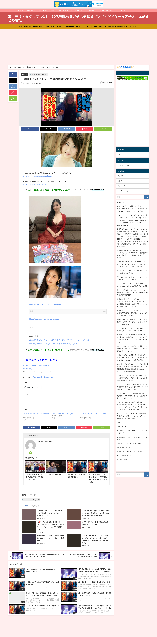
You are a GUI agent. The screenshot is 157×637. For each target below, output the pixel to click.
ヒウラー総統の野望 (124, 455)
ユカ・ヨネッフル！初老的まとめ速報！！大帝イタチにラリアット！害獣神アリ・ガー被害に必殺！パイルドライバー (132, 348)
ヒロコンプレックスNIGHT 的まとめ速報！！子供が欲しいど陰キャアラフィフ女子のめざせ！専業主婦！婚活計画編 (132, 416)
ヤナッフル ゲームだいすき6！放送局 (129, 451)
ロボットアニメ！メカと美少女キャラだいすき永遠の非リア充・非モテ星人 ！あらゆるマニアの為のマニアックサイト (132, 313)
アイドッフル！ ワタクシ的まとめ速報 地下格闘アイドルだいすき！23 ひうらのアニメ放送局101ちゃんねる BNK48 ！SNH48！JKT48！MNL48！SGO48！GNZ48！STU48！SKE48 (132, 220)
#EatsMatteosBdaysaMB (39, 74)
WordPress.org (123, 191)
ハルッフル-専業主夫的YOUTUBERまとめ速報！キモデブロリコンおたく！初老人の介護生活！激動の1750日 (132, 322)
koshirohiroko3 (107, 82)
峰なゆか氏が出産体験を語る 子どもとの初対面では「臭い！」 (55, 343)
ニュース (24, 74)
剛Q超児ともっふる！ (124, 447)
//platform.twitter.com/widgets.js (36, 365)
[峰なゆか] (66, 151)
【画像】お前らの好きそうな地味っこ (64, 413)
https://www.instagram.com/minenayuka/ (45, 304)
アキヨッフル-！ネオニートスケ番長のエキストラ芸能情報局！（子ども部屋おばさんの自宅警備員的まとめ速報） (132, 378)
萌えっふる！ (121, 422)
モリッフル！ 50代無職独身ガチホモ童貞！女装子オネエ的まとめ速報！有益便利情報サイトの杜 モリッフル (132, 396)
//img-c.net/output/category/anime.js (37, 176)
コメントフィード (124, 186)
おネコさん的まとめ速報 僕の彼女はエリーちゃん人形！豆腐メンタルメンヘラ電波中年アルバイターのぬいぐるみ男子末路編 (132, 208)
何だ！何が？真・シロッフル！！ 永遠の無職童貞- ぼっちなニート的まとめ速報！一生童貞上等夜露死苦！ (132, 292)
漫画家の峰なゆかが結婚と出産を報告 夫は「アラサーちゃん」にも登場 (59, 340)
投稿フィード (122, 181)
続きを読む (27, 368)
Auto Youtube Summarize (43, 377)
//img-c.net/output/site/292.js (34, 184)
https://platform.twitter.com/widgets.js (44, 319)
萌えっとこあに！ (123, 426)
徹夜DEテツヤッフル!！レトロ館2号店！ (130, 443)
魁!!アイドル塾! (122, 459)
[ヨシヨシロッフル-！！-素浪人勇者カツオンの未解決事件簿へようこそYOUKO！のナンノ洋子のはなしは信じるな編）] (132, 387)
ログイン (121, 176)
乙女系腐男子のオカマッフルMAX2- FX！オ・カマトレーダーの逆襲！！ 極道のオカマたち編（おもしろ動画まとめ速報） (132, 264)
